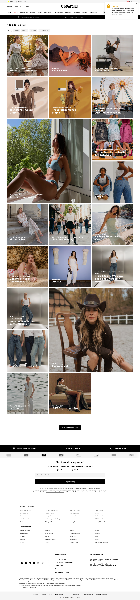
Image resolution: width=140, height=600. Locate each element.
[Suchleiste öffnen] (104, 12)
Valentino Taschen (25, 510)
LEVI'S (47, 542)
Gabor (97, 539)
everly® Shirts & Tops (102, 522)
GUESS (22, 542)
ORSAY (97, 533)
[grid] (70, 225)
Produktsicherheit (101, 594)
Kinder (26, 6)
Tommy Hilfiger (75, 533)
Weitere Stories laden (70, 427)
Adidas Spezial (75, 516)
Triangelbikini (49, 522)
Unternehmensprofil (101, 542)
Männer (18, 6)
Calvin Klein (73, 539)
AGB (68, 594)
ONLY (72, 530)
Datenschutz (59, 594)
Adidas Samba (49, 513)
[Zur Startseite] (31, 555)
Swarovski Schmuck (26, 516)
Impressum (76, 594)
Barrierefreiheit (88, 594)
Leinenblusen (24, 513)
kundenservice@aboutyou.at (55, 492)
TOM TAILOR (49, 533)
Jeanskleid (73, 519)
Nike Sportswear (50, 539)
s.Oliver (22, 536)
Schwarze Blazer (75, 510)
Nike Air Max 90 (25, 519)
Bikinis (97, 513)
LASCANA (73, 536)
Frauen (9, 6)
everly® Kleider (75, 522)
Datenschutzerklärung (40, 490)
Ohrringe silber (74, 513)
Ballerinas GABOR (100, 516)
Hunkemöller (24, 533)
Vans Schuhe (99, 510)
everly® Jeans (49, 516)
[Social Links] (22, 563)
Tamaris (22, 539)
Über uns (35, 594)
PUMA (97, 530)
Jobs (50, 594)
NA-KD (97, 536)
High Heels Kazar (100, 519)
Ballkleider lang (24, 522)
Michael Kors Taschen (51, 510)
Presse (44, 594)
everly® (47, 530)
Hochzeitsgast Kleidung (52, 519)
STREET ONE (74, 542)
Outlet (11, 1)
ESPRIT (47, 536)
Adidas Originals (25, 530)
